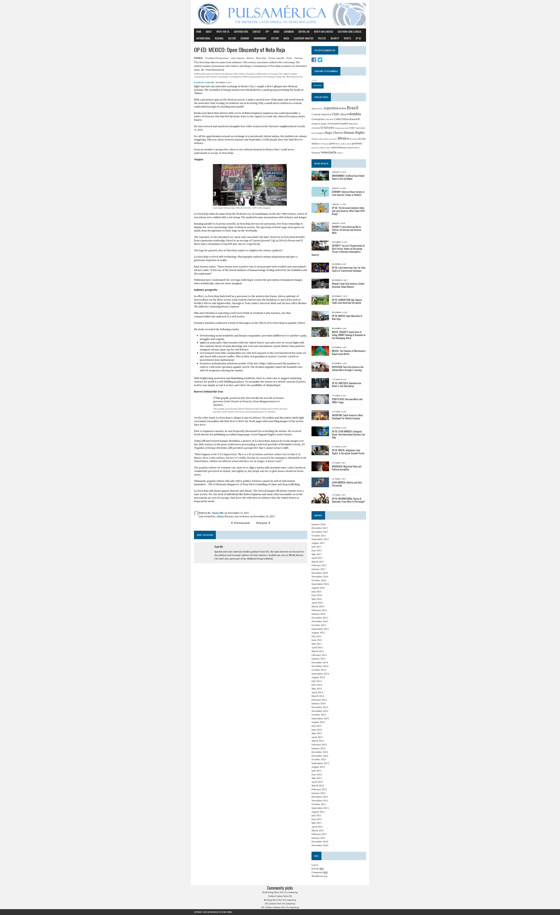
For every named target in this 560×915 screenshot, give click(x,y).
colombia (354, 114)
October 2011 (319, 804)
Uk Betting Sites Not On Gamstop (280, 892)
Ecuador (343, 123)
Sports (347, 38)
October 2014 (319, 669)
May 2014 (317, 688)
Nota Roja (261, 58)
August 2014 (318, 677)
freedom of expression (217, 58)
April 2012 (317, 781)
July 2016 (316, 591)
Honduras (319, 133)
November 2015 (320, 621)
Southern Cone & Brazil (350, 31)
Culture (232, 38)
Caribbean (289, 31)
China (343, 114)
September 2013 (320, 718)
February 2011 (319, 834)
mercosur (333, 139)
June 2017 (317, 550)
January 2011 (319, 837)
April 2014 (317, 692)
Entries (318, 868)
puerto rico (316, 148)
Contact (257, 31)
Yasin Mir (209, 82)
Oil (321, 144)
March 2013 (318, 740)
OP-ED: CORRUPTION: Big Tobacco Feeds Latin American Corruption (347, 301)
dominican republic (319, 124)
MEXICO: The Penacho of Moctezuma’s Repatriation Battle (349, 352)
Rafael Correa (325, 148)
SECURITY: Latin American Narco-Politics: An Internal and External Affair (347, 230)
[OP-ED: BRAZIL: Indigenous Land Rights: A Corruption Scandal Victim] (320, 453)
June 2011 (317, 819)
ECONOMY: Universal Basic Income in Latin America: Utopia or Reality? (348, 193)
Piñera (337, 144)
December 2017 (320, 528)
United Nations (338, 147)
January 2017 (319, 569)
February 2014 (319, 699)
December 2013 (320, 707)
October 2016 (319, 580)
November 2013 (320, 711)
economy (333, 123)
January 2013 (319, 748)
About (209, 31)
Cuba (337, 119)
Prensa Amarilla (276, 58)
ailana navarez (317, 108)
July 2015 (316, 636)
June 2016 (317, 595)
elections (316, 127)
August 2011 (318, 811)
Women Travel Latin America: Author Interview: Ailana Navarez (348, 285)
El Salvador (327, 127)
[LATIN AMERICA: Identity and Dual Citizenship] (320, 485)
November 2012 (320, 755)
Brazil (352, 107)
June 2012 (317, 774)
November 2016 (320, 576)
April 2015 (317, 647)
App (267, 31)
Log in (315, 864)
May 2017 (317, 554)
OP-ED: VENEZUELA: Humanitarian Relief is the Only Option (346, 384)
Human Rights (354, 132)
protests (357, 143)
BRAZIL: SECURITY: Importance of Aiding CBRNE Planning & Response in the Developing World (348, 335)
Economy (244, 38)
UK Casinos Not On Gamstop (280, 903)
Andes (276, 31)
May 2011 (317, 822)
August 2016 (318, 587)
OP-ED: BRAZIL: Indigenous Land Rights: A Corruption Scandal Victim (348, 451)
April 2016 (317, 602)
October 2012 (319, 759)
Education (353, 123)
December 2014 (320, 662)
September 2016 (320, 584)
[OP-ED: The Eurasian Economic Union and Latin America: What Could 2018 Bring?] (320, 210)
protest (348, 144)
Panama (326, 144)
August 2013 (318, 722)
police (343, 143)
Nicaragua (353, 139)
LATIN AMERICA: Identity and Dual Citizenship (347, 484)
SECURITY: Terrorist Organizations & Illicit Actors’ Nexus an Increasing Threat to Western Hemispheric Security (338, 250)
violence (298, 58)
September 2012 (320, 763)
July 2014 (316, 681)
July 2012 (316, 770)
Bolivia (342, 108)
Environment (260, 38)
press (289, 58)
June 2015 (317, 640)
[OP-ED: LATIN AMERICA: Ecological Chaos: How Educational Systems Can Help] (320, 434)
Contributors (241, 31)
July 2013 (316, 725)
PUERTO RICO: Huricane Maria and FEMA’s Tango (347, 400)
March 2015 (318, 651)
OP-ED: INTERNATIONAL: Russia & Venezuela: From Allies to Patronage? (348, 500)
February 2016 (319, 610)
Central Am (303, 31)
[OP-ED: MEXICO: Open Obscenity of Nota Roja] (320, 318)
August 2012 (318, 766)
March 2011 (318, 830)
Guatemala (360, 128)
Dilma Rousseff (351, 119)
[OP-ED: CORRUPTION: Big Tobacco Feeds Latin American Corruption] (320, 302)
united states (353, 147)
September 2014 (320, 673)
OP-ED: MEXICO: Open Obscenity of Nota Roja (347, 317)
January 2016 (319, 613)
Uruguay (316, 152)
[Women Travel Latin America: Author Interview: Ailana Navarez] (320, 286)
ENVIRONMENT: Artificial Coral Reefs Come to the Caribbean (348, 177)
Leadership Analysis (303, 38)
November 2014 (320, 666)
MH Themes (228, 912)
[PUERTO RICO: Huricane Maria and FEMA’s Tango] (320, 402)
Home (198, 31)
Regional (219, 38)
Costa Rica (329, 119)
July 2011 (316, 815)
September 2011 (320, 808)
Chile (335, 114)
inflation (315, 139)
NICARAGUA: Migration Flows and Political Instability (346, 468)
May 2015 (317, 643)
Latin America (238, 58)
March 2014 (318, 696)
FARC (352, 127)
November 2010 (320, 845)
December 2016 (320, 572)
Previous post (242, 522)
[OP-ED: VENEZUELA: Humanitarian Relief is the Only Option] (320, 385)
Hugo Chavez (334, 133)
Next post (261, 522)
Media (286, 38)
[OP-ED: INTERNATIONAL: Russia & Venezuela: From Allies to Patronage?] (320, 501)
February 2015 (319, 655)
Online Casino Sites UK (280, 896)
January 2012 (319, 793)
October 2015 (319, 625)
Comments (320, 872)
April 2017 (317, 557)
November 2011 (320, 800)
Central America (321, 114)
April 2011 (317, 826)
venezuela (328, 152)
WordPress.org (319, 876)
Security (334, 38)
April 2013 (317, 737)
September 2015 (320, 628)
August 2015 (318, 632)
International (203, 38)
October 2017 (319, 535)
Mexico (250, 58)
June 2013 (317, 729)
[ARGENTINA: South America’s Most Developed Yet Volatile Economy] (320, 418)
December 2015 (320, 617)
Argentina (331, 108)
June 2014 (317, 684)
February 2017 (319, 565)
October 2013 (319, 714)
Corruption (318, 119)
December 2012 (320, 752)
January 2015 (319, 658)
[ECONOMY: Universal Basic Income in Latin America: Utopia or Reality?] (320, 194)
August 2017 (318, 543)
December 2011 (320, 796)
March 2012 (318, 785)
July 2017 (316, 546)
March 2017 (318, 561)
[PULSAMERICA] (280, 14)
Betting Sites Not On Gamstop (280, 899)
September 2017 (320, 539)
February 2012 (319, 789)
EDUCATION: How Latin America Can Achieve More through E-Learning (347, 368)
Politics (322, 38)
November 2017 (320, 531)
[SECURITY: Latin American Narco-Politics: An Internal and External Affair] (320, 229)
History (275, 38)
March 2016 (318, 606)
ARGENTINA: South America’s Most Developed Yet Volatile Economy (347, 416)
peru (332, 143)
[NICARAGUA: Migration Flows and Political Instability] (320, 469)
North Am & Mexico (323, 31)
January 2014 (319, 703)
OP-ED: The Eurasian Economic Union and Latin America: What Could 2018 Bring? (348, 211)
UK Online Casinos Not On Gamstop (280, 907)
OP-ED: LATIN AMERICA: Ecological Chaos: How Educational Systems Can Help (348, 434)
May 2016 (317, 599)
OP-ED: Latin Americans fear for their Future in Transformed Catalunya (349, 269)
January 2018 (319, 524)
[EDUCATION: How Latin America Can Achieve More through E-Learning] (320, 369)
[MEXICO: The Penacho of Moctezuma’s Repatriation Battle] (320, 353)
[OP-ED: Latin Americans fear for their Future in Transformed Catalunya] (320, 270)
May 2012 (317, 778)
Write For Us (222, 31)
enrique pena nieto (342, 128)
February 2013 (319, 744)
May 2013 (317, 733)
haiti (313, 133)
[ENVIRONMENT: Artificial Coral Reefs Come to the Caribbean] (320, 178)
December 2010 (320, 841)
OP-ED (358, 38)
